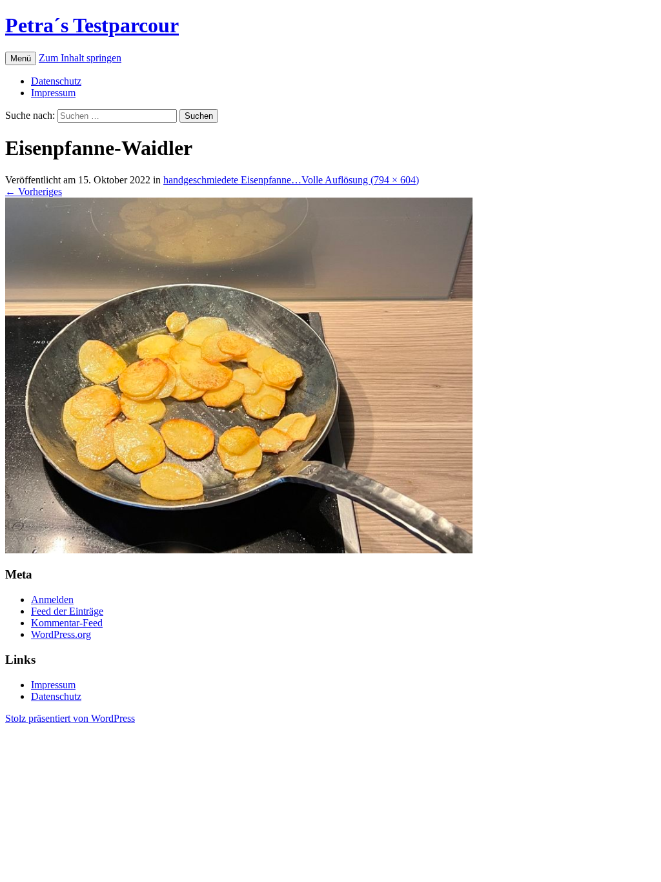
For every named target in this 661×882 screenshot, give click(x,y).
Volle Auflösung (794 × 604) (360, 179)
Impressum (53, 92)
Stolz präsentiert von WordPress (70, 718)
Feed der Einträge (67, 611)
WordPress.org (61, 634)
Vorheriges (33, 191)
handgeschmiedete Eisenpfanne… (232, 179)
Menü (20, 58)
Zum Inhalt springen (80, 57)
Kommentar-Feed (67, 622)
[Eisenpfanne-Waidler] (239, 549)
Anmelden (52, 599)
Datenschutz (56, 81)
